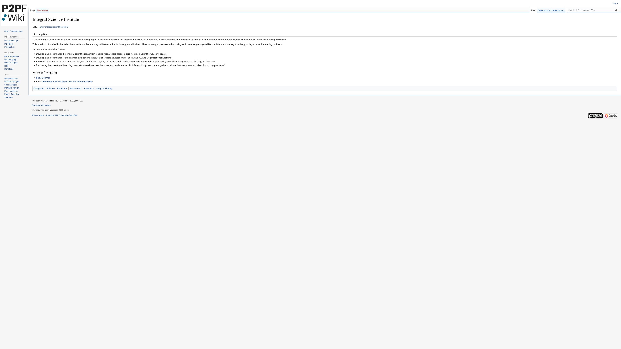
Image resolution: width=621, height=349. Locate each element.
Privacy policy (38, 115)
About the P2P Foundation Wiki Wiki (61, 115)
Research (89, 88)
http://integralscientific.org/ (52, 27)
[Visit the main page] (14, 13)
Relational (62, 88)
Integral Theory (104, 88)
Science (51, 88)
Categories (39, 88)
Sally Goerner (43, 77)
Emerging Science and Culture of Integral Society (68, 81)
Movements (76, 88)
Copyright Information (41, 105)
